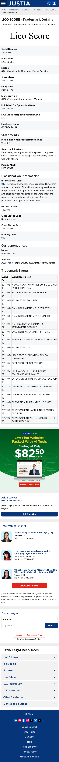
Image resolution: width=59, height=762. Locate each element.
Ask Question (29, 514)
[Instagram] (27, 720)
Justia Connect (29, 727)
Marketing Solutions (15, 703)
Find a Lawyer (9, 613)
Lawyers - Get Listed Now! (29, 635)
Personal (38, 10)
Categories (27, 10)
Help (29, 742)
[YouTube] (19, 720)
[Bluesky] (35, 720)
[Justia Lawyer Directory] (43, 720)
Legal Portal (29, 732)
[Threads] (31, 720)
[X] (39, 720)
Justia (3, 10)
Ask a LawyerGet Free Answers (12, 499)
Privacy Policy (29, 752)
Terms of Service (29, 747)
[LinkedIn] (15, 720)
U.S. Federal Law (12, 683)
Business (8, 670)
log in (10, 262)
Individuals (9, 663)
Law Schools (10, 677)
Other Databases (13, 697)
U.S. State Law (11, 690)
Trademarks (14, 10)
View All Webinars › (29, 585)
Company (29, 737)
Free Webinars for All (14, 525)
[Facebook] (23, 720)
